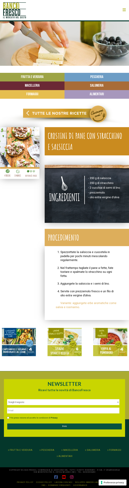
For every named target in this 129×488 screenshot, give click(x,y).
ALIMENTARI (66, 456)
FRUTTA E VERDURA (21, 450)
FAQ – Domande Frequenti (56, 485)
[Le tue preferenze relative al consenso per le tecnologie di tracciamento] (112, 482)
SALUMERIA (93, 450)
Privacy (54, 418)
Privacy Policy (25, 482)
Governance (80, 485)
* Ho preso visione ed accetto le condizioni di (33, 418)
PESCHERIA (47, 450)
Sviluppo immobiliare (87, 482)
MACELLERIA (70, 450)
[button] (124, 10)
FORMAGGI (115, 450)
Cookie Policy (44, 482)
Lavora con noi (64, 482)
